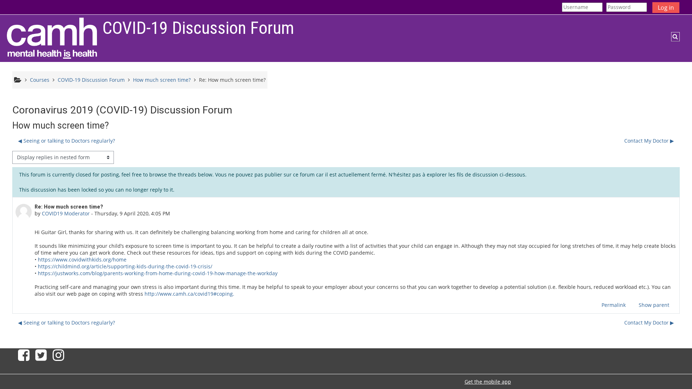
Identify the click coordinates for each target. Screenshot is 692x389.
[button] (675, 36)
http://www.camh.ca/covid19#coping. (189, 293)
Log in (666, 8)
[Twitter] (41, 358)
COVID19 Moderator (66, 213)
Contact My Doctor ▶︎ (649, 140)
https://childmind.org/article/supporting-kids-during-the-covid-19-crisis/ (125, 266)
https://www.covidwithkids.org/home (81, 259)
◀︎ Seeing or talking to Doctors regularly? (66, 140)
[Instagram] (60, 358)
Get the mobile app (488, 381)
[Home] (52, 38)
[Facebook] (22, 358)
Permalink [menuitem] (614, 304)
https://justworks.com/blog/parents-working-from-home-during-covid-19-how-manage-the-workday (158, 273)
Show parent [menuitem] (654, 304)
